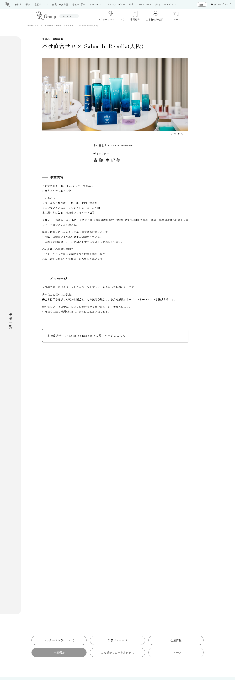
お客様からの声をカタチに (117, 652)
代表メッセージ (117, 640)
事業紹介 (59, 652)
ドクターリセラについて (59, 640)
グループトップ (222, 4)
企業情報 (176, 640)
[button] (171, 133)
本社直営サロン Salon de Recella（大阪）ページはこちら (86, 335)
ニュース (176, 652)
